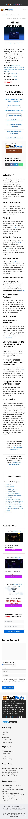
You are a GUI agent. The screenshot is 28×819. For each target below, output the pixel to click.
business (21, 290)
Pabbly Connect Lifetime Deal (14, 110)
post (7, 248)
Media (16, 69)
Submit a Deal (6, 739)
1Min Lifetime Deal (14, 106)
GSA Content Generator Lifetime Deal (14, 125)
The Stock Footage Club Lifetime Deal (14, 132)
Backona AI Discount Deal (13, 598)
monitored (9, 338)
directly (16, 227)
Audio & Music (15, 65)
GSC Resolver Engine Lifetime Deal (12, 768)
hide (18, 482)
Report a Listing (7, 759)
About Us (5, 732)
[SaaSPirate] (7, 10)
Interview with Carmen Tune (10, 793)
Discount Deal (17, 584)
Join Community (7, 742)
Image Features (15, 262)
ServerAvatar (14, 816)
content (18, 243)
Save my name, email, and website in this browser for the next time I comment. (14, 681)
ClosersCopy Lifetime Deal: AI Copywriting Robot (14, 100)
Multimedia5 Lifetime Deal (14, 120)
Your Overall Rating (8, 662)
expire (22, 370)
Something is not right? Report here (14, 43)
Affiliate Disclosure (7, 751)
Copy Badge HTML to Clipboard (14, 151)
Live (16, 79)
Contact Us (5, 737)
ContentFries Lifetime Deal (14, 138)
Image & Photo (13, 67)
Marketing (11, 69)
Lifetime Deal (14, 74)
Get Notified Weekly (14, 631)
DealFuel (14, 76)
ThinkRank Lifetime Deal (12, 572)
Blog (3, 734)
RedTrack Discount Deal (9, 776)
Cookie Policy (6, 753)
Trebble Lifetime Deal (14, 115)
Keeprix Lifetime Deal (8, 774)
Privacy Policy (6, 756)
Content (6, 67)
